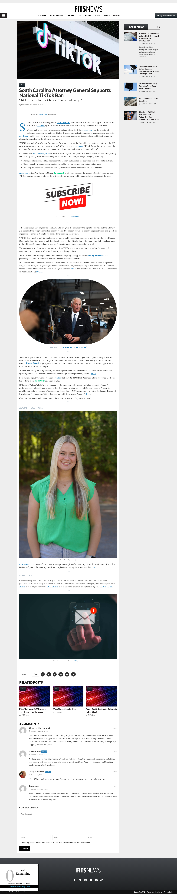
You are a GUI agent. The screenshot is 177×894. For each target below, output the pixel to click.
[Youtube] (92, 880)
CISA (87, 393)
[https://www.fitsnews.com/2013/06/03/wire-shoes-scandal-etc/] (68, 696)
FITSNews (25, 715)
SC (80, 15)
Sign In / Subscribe (167, 15)
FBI (33, 393)
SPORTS (88, 15)
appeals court (87, 129)
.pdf (72, 268)
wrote (93, 373)
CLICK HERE (51, 586)
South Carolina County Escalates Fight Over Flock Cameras (148, 86)
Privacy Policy (168, 892)
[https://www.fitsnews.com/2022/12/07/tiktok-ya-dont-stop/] (68, 311)
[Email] (97, 880)
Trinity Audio (43, 114)
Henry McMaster (96, 255)
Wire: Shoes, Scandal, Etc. (64, 709)
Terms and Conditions (154, 892)
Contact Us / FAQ (139, 892)
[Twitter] (81, 880)
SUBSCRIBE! (75, 217)
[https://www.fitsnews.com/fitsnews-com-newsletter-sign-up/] (68, 626)
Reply (115, 728)
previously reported (41, 153)
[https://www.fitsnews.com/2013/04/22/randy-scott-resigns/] (101, 696)
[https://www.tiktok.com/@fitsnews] (101, 880)
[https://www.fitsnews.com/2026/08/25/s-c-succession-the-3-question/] (130, 101)
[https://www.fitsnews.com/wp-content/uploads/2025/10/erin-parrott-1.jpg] (68, 484)
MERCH (107, 15)
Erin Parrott (25, 105)
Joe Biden (23, 135)
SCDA (39, 271)
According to (25, 172)
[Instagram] (87, 880)
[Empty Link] (157, 27)
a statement (78, 146)
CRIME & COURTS (56, 15)
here (95, 567)
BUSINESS (42, 15)
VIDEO (97, 15)
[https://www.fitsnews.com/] (88, 9)
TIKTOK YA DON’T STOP (73, 347)
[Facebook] (76, 880)
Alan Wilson (63, 122)
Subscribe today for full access (19, 883)
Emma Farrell (32, 363)
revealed (57, 377)
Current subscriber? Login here (19, 886)
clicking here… (78, 661)
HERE (22, 586)
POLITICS (71, 15)
